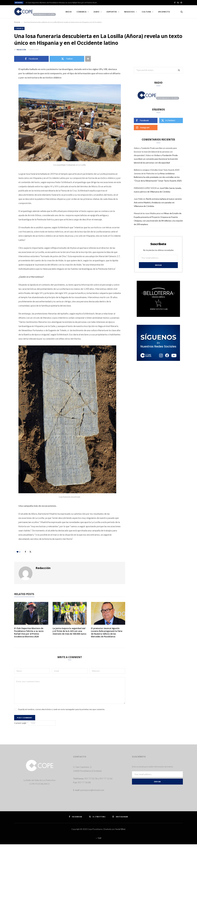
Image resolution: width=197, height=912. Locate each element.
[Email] (6, 100)
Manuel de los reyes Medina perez (147, 213)
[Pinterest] (6, 92)
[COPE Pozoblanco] (35, 11)
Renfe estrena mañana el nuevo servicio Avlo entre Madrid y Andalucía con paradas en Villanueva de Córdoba (158, 202)
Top (99, 838)
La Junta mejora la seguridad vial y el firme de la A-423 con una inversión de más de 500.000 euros (69, 631)
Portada (17, 22)
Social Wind (120, 829)
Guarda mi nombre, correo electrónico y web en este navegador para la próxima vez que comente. (61, 709)
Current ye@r (21, 723)
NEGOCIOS (129, 11)
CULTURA (146, 11)
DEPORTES (112, 11)
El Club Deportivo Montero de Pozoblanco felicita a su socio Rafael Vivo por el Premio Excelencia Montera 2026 (62, 3)
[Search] (180, 11)
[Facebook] (6, 78)
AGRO (96, 11)
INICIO (68, 11)
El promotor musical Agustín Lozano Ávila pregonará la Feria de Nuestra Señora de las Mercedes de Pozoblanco (106, 632)
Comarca (81, 11)
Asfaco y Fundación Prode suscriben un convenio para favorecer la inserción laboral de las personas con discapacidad (156, 159)
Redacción (21, 50)
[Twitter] (6, 85)
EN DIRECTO (164, 11)
